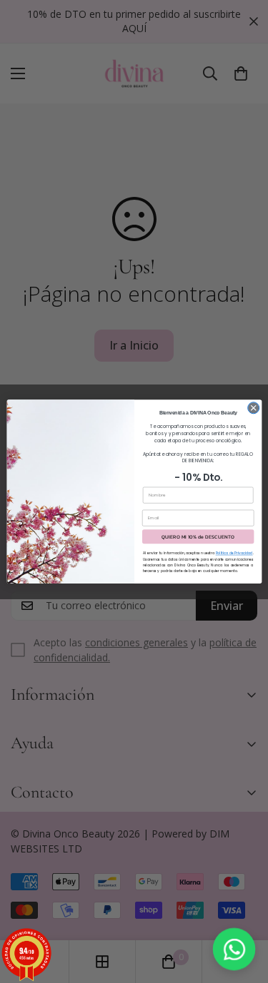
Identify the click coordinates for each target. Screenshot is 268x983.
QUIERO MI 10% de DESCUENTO (198, 537)
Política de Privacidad (233, 553)
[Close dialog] (253, 408)
